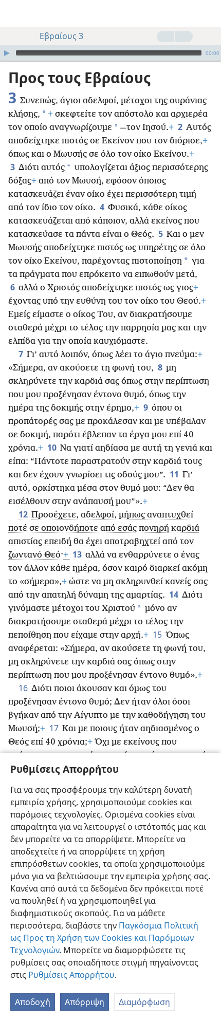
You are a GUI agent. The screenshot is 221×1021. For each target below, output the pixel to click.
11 (175, 474)
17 (54, 728)
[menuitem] (15, 13)
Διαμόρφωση (144, 1002)
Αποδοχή (32, 1002)
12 (24, 514)
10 (52, 447)
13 (77, 554)
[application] (110, 53)
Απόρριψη (84, 1002)
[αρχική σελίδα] (15, 13)
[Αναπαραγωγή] (7, 53)
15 (158, 634)
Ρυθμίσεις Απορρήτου (71, 974)
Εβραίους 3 (61, 36)
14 (174, 594)
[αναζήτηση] (208, 13)
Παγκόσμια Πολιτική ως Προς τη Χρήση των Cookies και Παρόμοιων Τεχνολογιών (104, 938)
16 (24, 688)
